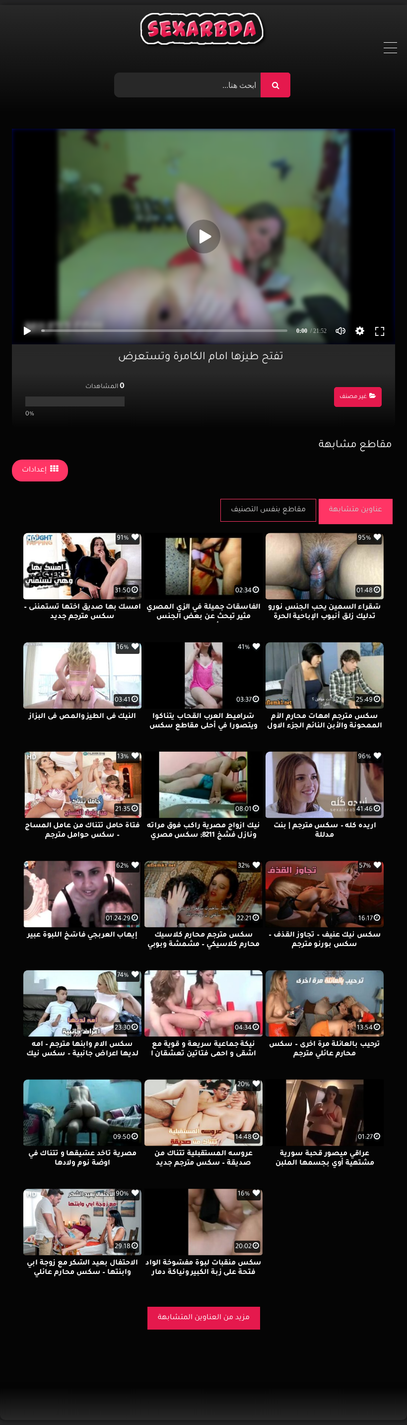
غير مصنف (353, 397)
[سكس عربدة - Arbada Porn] (204, 31)
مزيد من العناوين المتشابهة (204, 1318)
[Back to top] (375, 1395)
